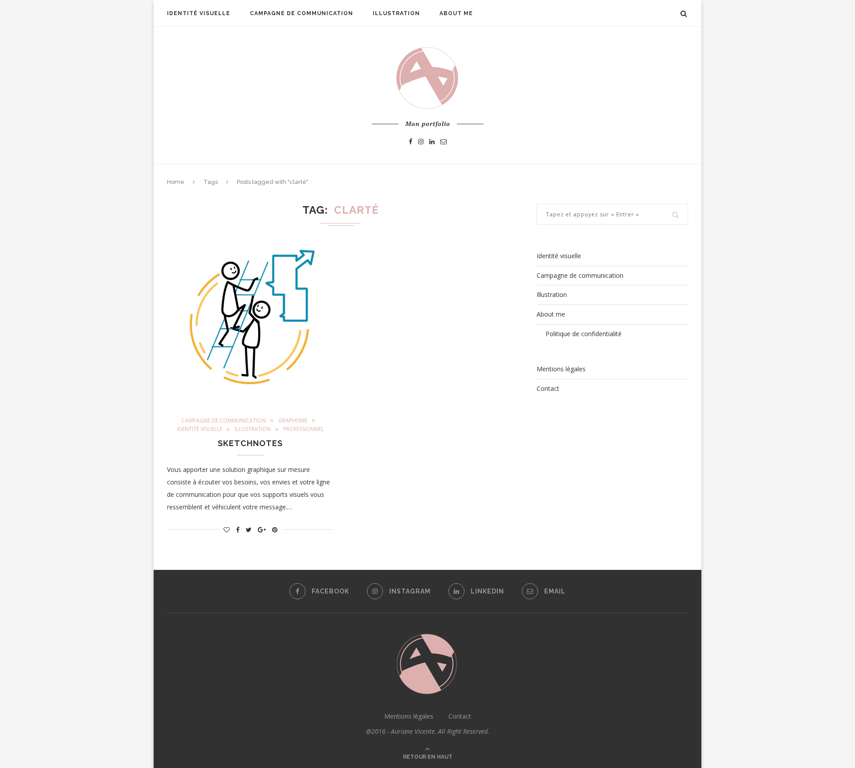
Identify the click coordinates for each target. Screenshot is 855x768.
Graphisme (292, 421)
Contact (548, 388)
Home (175, 182)
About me (456, 13)
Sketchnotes (250, 443)
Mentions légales (561, 369)
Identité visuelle (198, 13)
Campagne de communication (301, 13)
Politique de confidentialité (584, 333)
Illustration (396, 13)
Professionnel (303, 429)
